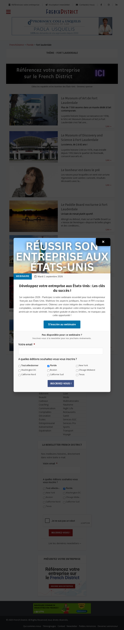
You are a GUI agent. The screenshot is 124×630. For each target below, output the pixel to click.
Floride (53, 365)
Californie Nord (28, 374)
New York (83, 365)
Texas (82, 374)
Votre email (26, 344)
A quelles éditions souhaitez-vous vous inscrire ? (47, 359)
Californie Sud (57, 374)
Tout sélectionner (29, 365)
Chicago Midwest (87, 370)
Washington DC (28, 370)
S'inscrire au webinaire (62, 324)
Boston (53, 370)
